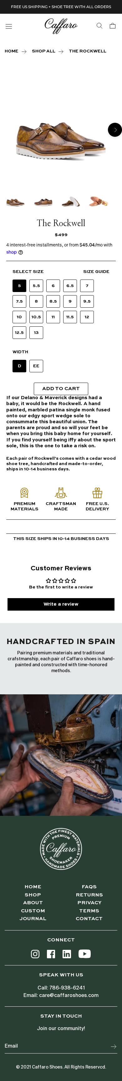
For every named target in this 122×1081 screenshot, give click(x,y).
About (33, 902)
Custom (33, 911)
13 (36, 332)
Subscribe (113, 1046)
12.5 (19, 332)
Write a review (61, 604)
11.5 (70, 317)
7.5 (19, 301)
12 (87, 317)
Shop (33, 895)
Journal (32, 918)
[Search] (99, 26)
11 (53, 317)
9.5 (87, 301)
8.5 (53, 301)
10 (19, 317)
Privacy (89, 902)
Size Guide (96, 272)
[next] (115, 130)
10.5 (36, 317)
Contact (89, 918)
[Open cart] (112, 26)
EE (36, 366)
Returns (89, 895)
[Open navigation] (9, 26)
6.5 (70, 286)
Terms (89, 911)
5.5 (36, 286)
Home (32, 887)
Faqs (89, 887)
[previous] (7, 130)
